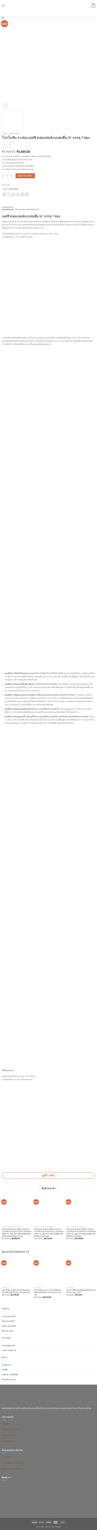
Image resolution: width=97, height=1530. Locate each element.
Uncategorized (8, 1345)
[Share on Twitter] (13, 194)
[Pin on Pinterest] (22, 194)
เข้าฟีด (5, 1369)
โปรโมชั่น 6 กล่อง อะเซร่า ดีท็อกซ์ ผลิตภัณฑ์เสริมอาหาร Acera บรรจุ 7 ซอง (48, 1292)
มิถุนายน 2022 (8, 1321)
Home (4, 133)
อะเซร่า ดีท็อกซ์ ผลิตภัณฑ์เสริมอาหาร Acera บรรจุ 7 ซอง (81, 1291)
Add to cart (25, 176)
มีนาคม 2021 (8, 1331)
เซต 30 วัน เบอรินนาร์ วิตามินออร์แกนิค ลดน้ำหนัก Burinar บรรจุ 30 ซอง (16, 1291)
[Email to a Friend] (18, 194)
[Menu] (3, 6)
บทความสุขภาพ (9, 1350)
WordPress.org (8, 1379)
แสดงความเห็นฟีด (10, 1374)
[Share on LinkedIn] (27, 194)
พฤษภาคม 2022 (9, 1326)
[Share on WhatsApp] (4, 194)
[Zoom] (5, 105)
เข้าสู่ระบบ (6, 1365)
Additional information (27, 209)
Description (8, 209)
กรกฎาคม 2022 (9, 1316)
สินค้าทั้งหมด (14, 133)
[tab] (8, 209)
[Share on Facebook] (9, 194)
